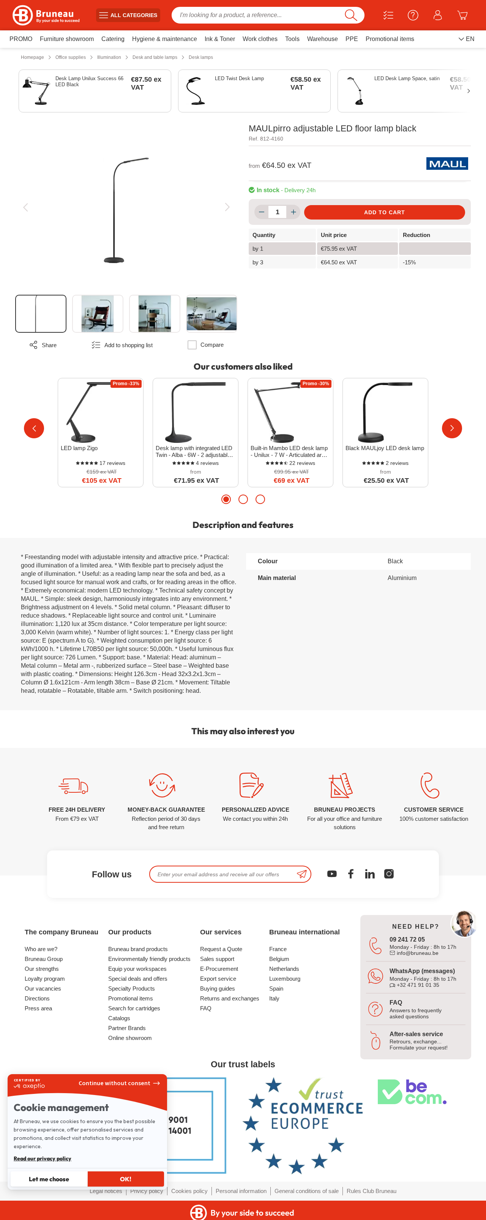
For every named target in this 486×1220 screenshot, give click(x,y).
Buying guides (217, 988)
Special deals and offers (137, 978)
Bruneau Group (44, 959)
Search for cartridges (134, 1008)
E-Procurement (219, 969)
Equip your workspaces (137, 969)
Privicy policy (146, 1191)
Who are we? (41, 949)
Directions (37, 998)
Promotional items (130, 998)
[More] (293, 212)
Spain (276, 988)
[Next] (227, 207)
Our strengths (42, 969)
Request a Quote (221, 949)
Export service (218, 978)
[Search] (351, 15)
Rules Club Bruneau (371, 1191)
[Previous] (25, 207)
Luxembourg (284, 978)
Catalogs (119, 1018)
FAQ (205, 1008)
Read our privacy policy (42, 1158)
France (278, 949)
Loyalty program (45, 978)
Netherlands (284, 969)
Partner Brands (127, 1028)
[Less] (261, 212)
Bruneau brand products (138, 949)
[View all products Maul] (447, 163)
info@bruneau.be (417, 953)
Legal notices (106, 1191)
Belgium (279, 959)
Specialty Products (131, 988)
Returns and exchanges (229, 998)
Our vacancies (43, 988)
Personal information (241, 1191)
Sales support (217, 959)
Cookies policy (189, 1191)
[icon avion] (301, 874)
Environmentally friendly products (149, 959)
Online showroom (130, 1038)
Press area (38, 1008)
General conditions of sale (307, 1191)
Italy (274, 998)
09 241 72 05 (407, 939)
